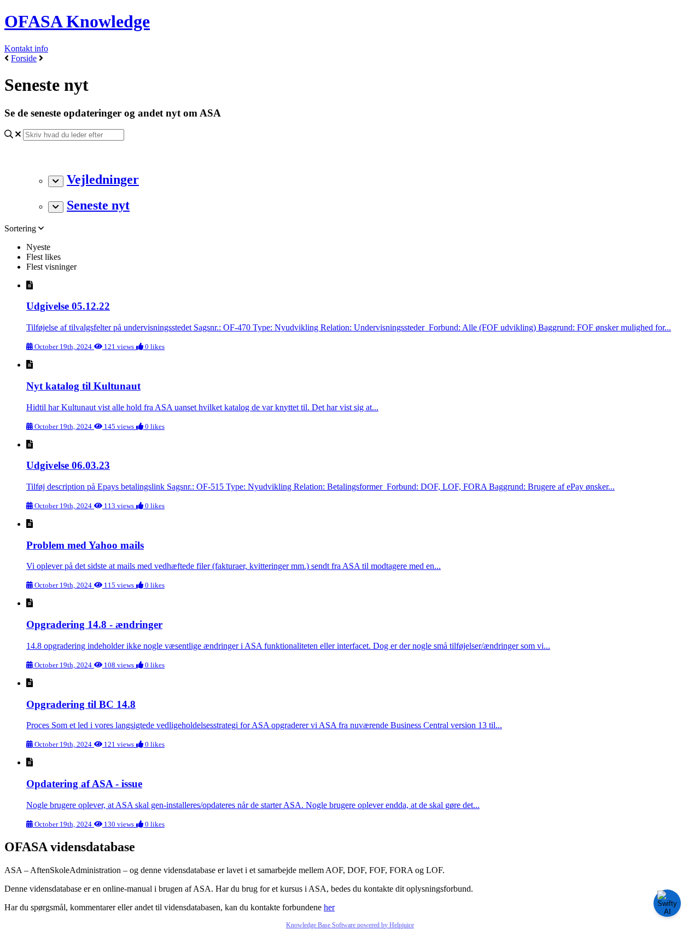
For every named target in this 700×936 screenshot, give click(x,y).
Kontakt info (26, 48)
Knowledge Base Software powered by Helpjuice (350, 925)
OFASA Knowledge (77, 21)
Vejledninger (103, 179)
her (329, 907)
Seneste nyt (98, 205)
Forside (24, 58)
